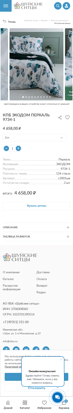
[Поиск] (58, 6)
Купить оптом (36, 205)
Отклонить (36, 387)
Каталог (25, 407)
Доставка (43, 272)
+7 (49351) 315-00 (16, 322)
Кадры (41, 292)
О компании (11, 272)
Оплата (41, 279)
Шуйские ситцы (31, 20)
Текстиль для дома (59, 20)
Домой (8, 407)
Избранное (44, 407)
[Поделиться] (60, 117)
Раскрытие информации (11, 287)
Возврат (42, 285)
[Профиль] (66, 6)
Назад (11, 21)
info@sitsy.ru (10, 341)
